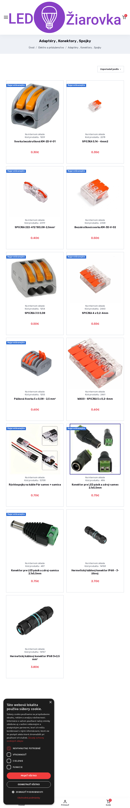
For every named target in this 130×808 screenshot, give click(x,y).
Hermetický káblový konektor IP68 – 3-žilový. (95, 572)
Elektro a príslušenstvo (51, 47)
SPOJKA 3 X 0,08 (35, 313)
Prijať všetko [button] (29, 775)
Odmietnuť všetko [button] (29, 784)
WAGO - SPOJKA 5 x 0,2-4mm (95, 398)
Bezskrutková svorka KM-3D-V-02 (95, 227)
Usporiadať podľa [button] (109, 69)
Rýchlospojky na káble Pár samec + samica (35, 484)
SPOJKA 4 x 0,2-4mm (95, 313)
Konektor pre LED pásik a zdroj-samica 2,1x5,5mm (35, 572)
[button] (124, 17)
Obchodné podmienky (28, 797)
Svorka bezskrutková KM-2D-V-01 (35, 141)
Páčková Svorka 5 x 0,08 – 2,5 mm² (35, 398)
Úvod (31, 47)
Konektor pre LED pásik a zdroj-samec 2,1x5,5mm (95, 486)
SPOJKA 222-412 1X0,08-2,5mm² (35, 227)
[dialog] (28, 752)
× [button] (50, 702)
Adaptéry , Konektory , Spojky (84, 47)
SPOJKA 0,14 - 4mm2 (95, 141)
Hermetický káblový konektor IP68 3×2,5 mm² (35, 658)
